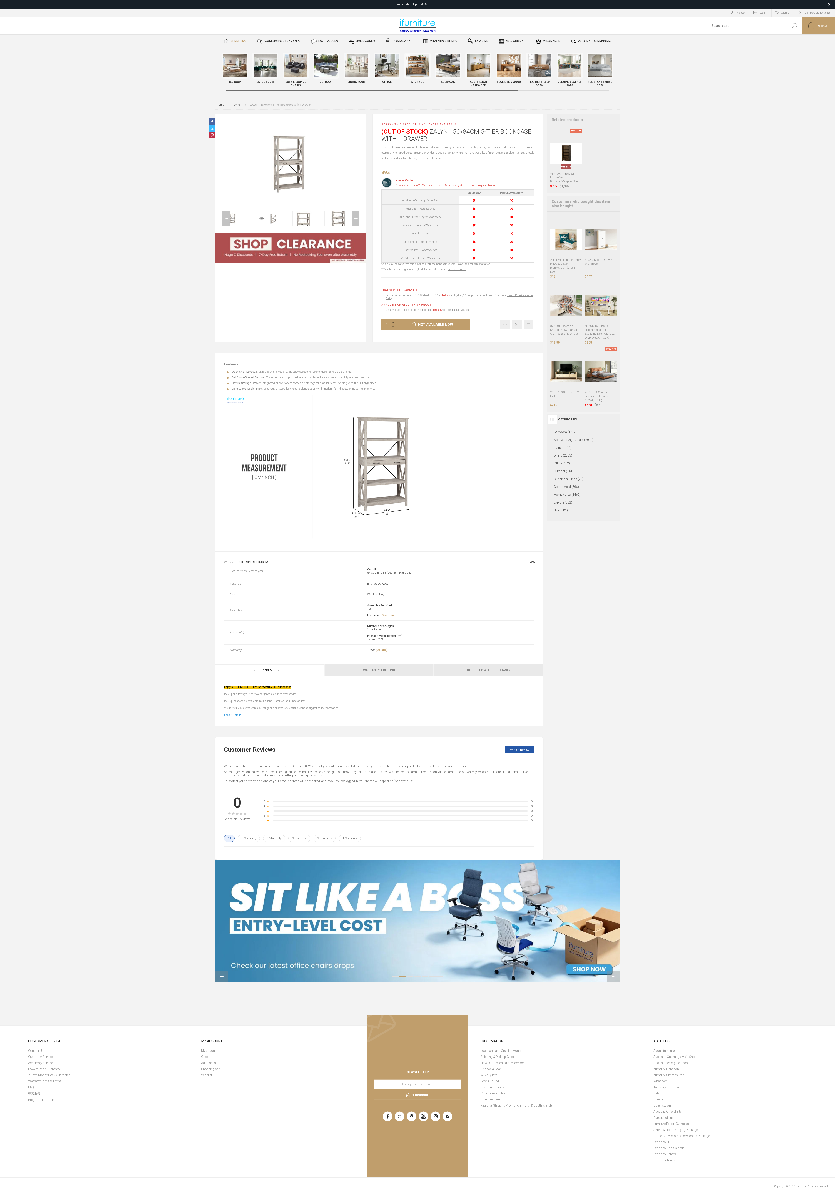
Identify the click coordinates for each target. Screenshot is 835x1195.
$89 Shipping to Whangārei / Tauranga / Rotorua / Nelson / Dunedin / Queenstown (413, 4)
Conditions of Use (493, 1093)
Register (740, 12)
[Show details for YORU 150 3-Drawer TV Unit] (566, 372)
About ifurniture (664, 1050)
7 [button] (439, 976)
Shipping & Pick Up (269, 670)
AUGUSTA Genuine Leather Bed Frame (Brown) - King (596, 396)
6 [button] (432, 976)
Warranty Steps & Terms (45, 1081)
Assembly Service (40, 1063)
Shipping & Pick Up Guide (497, 1057)
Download (389, 615)
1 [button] (395, 976)
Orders (205, 1057)
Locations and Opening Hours (501, 1050)
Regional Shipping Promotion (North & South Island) (516, 1105)
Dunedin (659, 1099)
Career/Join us (663, 1117)
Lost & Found (490, 1081)
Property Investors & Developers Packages (682, 1136)
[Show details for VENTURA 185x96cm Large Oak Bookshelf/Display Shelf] (566, 153)
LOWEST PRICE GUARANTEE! (399, 290)
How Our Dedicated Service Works (504, 1063)
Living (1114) (562, 447)
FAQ (31, 1087)
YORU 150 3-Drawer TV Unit (564, 394)
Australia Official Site (667, 1111)
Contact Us (35, 1050)
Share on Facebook (212, 121)
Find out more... (457, 269)
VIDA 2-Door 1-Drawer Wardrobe (598, 261)
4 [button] (417, 976)
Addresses (208, 1063)
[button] (605, 70)
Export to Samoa (665, 1154)
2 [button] (402, 976)
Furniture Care (490, 1099)
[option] (238, 218)
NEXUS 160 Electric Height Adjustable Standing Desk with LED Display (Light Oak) (600, 331)
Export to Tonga (664, 1160)
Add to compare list (517, 324)
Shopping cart (210, 1069)
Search (794, 25)
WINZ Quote (489, 1075)
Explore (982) (563, 502)
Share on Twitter (212, 128)
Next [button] (355, 218)
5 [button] (425, 976)
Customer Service (40, 1057)
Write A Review (519, 749)
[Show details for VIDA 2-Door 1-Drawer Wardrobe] (601, 240)
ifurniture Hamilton (666, 1069)
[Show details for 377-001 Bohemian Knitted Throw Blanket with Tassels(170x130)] (566, 306)
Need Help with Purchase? (488, 670)
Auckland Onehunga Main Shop (674, 1057)
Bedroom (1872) (565, 432)
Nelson (658, 1093)
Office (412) (562, 463)
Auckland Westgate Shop (670, 1063)
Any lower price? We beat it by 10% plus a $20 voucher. (445, 185)
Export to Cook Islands (669, 1148)
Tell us (446, 295)
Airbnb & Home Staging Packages (676, 1130)
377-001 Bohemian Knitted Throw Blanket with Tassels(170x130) (564, 329)
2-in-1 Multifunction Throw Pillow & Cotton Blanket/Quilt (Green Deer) (566, 265)
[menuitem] (109, 1051)
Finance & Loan (491, 1069)
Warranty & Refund (379, 670)
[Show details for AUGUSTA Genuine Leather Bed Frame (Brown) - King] (601, 372)
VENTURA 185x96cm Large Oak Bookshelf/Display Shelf (564, 177)
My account (209, 1050)
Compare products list (817, 12)
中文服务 (34, 1093)
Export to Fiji (661, 1142)
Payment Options (492, 1087)
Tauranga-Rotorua (666, 1087)
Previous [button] (226, 218)
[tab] (269, 670)
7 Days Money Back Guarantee (49, 1075)
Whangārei (660, 1081)
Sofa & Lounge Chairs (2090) (573, 440)
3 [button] (410, 976)
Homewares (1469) (567, 494)
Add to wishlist (505, 324)
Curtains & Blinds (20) (568, 479)
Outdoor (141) (563, 471)
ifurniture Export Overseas (671, 1123)
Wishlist (206, 1075)
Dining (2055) (563, 455)
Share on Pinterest (212, 135)
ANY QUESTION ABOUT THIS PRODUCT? (407, 304)
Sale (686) (561, 510)
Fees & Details (232, 714)
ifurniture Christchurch (668, 1075)
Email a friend (528, 324)
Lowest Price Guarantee (44, 1069)
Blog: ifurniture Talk (41, 1100)
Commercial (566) (566, 487)
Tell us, (437, 309)
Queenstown (662, 1105)
